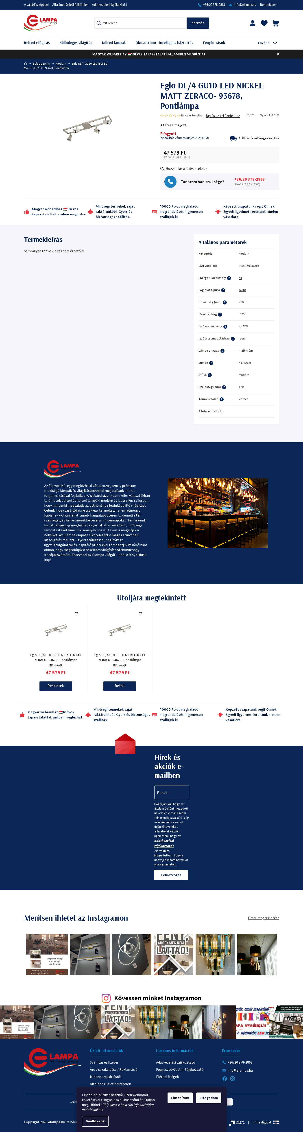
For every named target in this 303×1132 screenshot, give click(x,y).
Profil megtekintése (263, 917)
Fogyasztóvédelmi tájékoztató (180, 1069)
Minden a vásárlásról (105, 1076)
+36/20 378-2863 (214, 4)
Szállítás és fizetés (104, 1062)
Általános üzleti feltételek (70, 4)
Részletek (56, 686)
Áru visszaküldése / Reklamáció (113, 1069)
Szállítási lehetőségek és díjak (258, 138)
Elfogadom (209, 1097)
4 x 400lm (245, 363)
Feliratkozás (171, 875)
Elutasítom (180, 1097)
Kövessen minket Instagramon (158, 998)
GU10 (242, 290)
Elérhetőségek (167, 1076)
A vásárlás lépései (36, 4)
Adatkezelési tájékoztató (109, 4)
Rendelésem (268, 4)
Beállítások (95, 1121)
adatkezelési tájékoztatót (164, 843)
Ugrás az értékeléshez (223, 115)
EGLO (275, 115)
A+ (240, 278)
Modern (244, 254)
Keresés (198, 23)
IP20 (241, 314)
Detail (119, 686)
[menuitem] (40, 42)
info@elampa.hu (245, 4)
